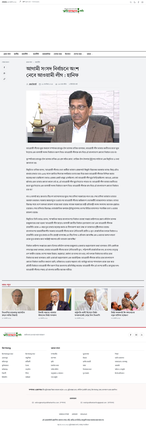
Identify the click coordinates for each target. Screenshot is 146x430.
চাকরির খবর (55, 365)
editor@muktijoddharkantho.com (47, 402)
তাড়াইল (27, 369)
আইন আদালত (119, 358)
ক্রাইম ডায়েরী (87, 361)
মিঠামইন (4, 377)
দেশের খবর (78, 54)
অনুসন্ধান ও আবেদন (57, 373)
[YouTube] (142, 2)
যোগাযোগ (74, 414)
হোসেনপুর (5, 358)
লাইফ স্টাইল (54, 369)
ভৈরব (27, 365)
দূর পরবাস (86, 373)
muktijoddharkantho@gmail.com (95, 402)
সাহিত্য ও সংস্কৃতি (120, 369)
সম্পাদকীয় (54, 354)
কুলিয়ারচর (5, 365)
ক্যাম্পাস (53, 358)
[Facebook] (138, 2)
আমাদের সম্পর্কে (64, 414)
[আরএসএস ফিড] (141, 334)
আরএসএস (83, 414)
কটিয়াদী (27, 361)
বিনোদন (67, 54)
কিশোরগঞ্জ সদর (30, 354)
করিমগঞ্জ (5, 369)
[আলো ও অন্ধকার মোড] (134, 2)
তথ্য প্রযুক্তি (54, 377)
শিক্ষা (116, 354)
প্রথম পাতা (7, 54)
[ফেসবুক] (130, 334)
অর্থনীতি (36, 54)
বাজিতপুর (5, 361)
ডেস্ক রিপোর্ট (32, 84)
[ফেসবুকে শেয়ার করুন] (4, 67)
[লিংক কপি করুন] (4, 79)
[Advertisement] (73, 34)
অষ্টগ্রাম (27, 377)
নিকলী (4, 373)
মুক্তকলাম (86, 354)
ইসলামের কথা (87, 369)
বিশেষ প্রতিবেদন (119, 373)
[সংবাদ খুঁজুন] (130, 2)
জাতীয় (16, 54)
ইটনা (27, 373)
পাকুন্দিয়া (28, 358)
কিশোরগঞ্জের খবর (7, 354)
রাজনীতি (25, 54)
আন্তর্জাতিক (46, 54)
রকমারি (117, 365)
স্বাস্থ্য (84, 365)
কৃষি (52, 361)
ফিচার (85, 358)
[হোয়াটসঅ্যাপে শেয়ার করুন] (4, 73)
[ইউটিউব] (136, 334)
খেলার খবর (58, 54)
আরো (89, 54)
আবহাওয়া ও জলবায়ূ (121, 361)
